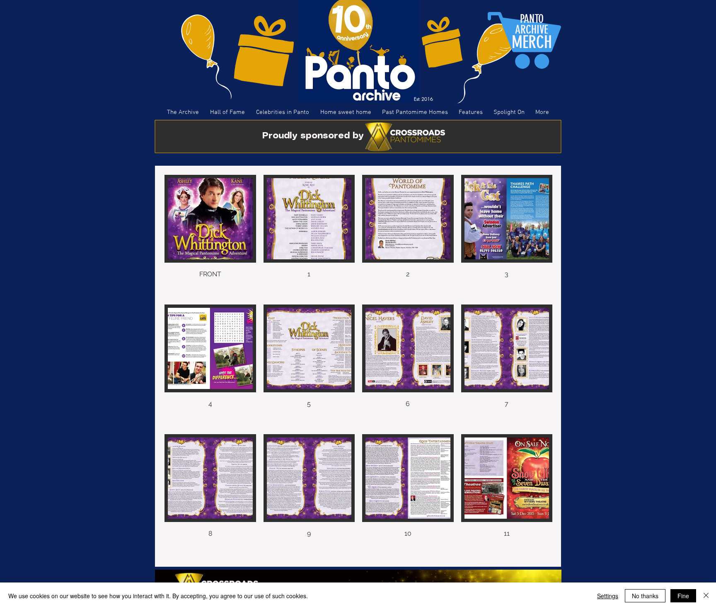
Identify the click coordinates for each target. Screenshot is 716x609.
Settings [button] (607, 596)
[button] (210, 236)
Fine (683, 596)
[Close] (706, 595)
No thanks (645, 596)
